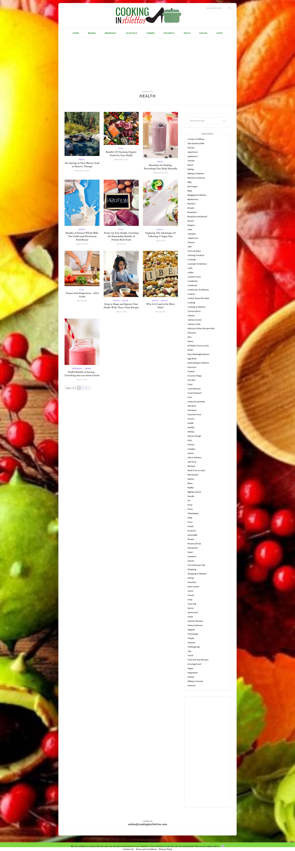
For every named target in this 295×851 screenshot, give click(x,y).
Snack (190, 590)
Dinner (151, 33)
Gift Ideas (192, 405)
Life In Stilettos (194, 457)
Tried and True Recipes (198, 659)
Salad (190, 552)
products (192, 530)
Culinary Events (195, 319)
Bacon (190, 165)
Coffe (190, 268)
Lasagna (191, 448)
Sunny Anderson (195, 625)
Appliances (193, 156)
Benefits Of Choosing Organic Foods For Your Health (121, 153)
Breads (191, 208)
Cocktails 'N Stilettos (197, 263)
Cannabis (192, 233)
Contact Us (128, 849)
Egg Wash (192, 358)
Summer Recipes (195, 621)
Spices (191, 608)
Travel (82, 159)
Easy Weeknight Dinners (199, 354)
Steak (190, 616)
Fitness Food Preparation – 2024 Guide (82, 295)
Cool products (194, 311)
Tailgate (191, 629)
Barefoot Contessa (196, 177)
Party (190, 504)
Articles (191, 160)
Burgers (191, 225)
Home (76, 33)
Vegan (190, 668)
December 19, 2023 (82, 170)
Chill (189, 246)
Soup (219, 33)
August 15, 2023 (82, 244)
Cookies (191, 294)
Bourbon (191, 203)
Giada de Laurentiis (196, 401)
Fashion (191, 371)
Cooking (191, 302)
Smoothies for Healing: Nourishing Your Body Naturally (160, 167)
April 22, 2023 (121, 311)
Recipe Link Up (194, 543)
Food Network (194, 388)
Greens (191, 418)
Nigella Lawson (194, 492)
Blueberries (193, 199)
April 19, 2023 (160, 311)
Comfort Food (194, 276)
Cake (190, 229)
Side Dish (192, 582)
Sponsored (193, 612)
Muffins (191, 487)
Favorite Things (195, 375)
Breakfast (111, 33)
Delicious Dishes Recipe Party (201, 328)
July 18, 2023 (160, 240)
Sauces (203, 33)
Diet (189, 337)
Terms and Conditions (146, 849)
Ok (223, 846)
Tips (189, 651)
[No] (291, 846)
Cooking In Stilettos (197, 306)
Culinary (191, 315)
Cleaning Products (196, 255)
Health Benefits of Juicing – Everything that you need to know (82, 373)
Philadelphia (193, 513)
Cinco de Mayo (194, 251)
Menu (190, 483)
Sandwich (192, 556)
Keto (190, 440)
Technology (193, 633)
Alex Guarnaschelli (196, 143)
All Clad (191, 147)
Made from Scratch (196, 470)
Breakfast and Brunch (197, 216)
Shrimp (191, 578)
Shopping (192, 569)
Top (227, 841)
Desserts (169, 33)
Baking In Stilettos (196, 173)
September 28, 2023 (160, 172)
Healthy (164, 300)
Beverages (77, 368)
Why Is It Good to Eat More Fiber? (160, 305)
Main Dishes (193, 474)
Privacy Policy (165, 849)
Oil (189, 500)
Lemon (191, 453)
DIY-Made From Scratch (198, 345)
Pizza (190, 522)
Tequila (191, 638)
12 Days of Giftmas (196, 139)
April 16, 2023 (82, 379)
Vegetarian (193, 672)
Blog (190, 190)
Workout (191, 685)
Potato (191, 526)
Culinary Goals (194, 324)
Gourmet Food (194, 414)
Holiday (191, 431)
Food (120, 148)
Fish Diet (191, 380)
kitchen (191, 444)
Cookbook (192, 285)
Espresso (192, 367)
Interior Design (194, 436)
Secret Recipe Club (196, 565)
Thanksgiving (194, 646)
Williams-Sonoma (195, 681)
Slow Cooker (193, 586)
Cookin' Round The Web (198, 298)
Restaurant (193, 547)
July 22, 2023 (121, 244)
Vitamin (191, 677)
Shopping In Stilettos (197, 573)
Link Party (192, 461)
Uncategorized (194, 664)
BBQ (190, 182)
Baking (92, 33)
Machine (191, 466)
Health (160, 162)
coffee (191, 272)
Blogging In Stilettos (197, 195)
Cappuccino (193, 238)
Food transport (195, 393)
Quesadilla (192, 535)
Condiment (193, 281)
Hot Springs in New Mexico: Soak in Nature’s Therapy (82, 164)
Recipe (125, 300)
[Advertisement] (147, 61)
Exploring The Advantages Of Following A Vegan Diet (160, 234)
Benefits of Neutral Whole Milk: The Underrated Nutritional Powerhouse (82, 236)
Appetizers (193, 152)
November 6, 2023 (121, 159)
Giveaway (192, 410)
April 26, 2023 (82, 300)
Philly (190, 517)
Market (191, 479)
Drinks (82, 229)
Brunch (191, 220)
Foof (190, 397)
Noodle (191, 496)
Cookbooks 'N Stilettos (198, 289)
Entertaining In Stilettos (198, 362)
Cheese (191, 242)
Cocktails (132, 33)
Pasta (187, 33)
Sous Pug (192, 603)
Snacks (191, 595)
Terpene (191, 642)
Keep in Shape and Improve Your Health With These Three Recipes (121, 305)
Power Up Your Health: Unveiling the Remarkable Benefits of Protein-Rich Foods (121, 236)
